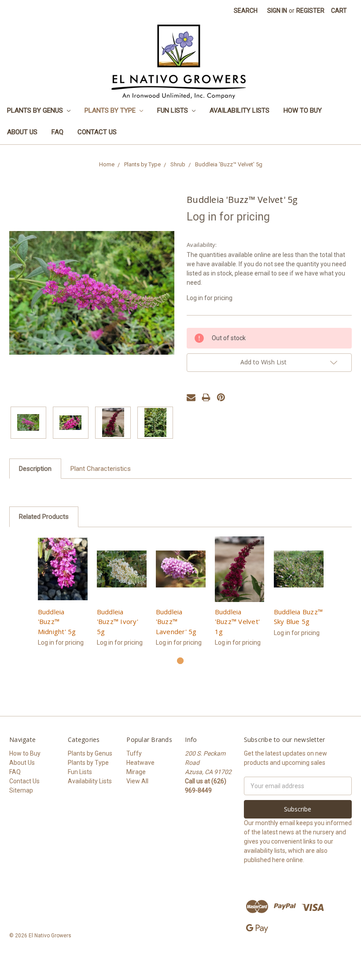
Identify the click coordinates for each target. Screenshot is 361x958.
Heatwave (140, 762)
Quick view (62, 569)
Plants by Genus (36, 110)
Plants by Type (111, 110)
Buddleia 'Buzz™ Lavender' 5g (176, 621)
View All (137, 781)
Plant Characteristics (100, 469)
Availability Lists (239, 110)
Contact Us (97, 132)
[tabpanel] (62, 596)
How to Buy (303, 110)
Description (35, 469)
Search (246, 10)
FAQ (57, 132)
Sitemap (21, 790)
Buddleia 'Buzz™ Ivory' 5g (117, 621)
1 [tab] (180, 660)
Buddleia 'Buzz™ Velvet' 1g (237, 621)
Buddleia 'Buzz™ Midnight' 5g (57, 621)
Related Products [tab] (44, 517)
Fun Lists (173, 110)
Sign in (277, 10)
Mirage (136, 771)
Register (310, 10)
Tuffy (134, 753)
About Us (22, 132)
